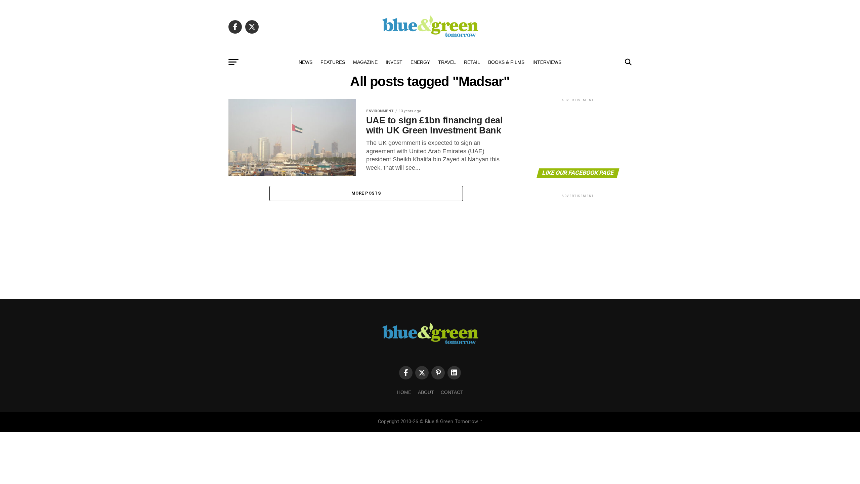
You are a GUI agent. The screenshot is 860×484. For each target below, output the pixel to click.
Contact (452, 392)
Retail (472, 62)
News (305, 62)
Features (332, 62)
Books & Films (506, 62)
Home (404, 392)
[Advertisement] (578, 133)
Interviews (546, 62)
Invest (394, 62)
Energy (420, 62)
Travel (447, 62)
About (426, 392)
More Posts (366, 193)
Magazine (365, 62)
